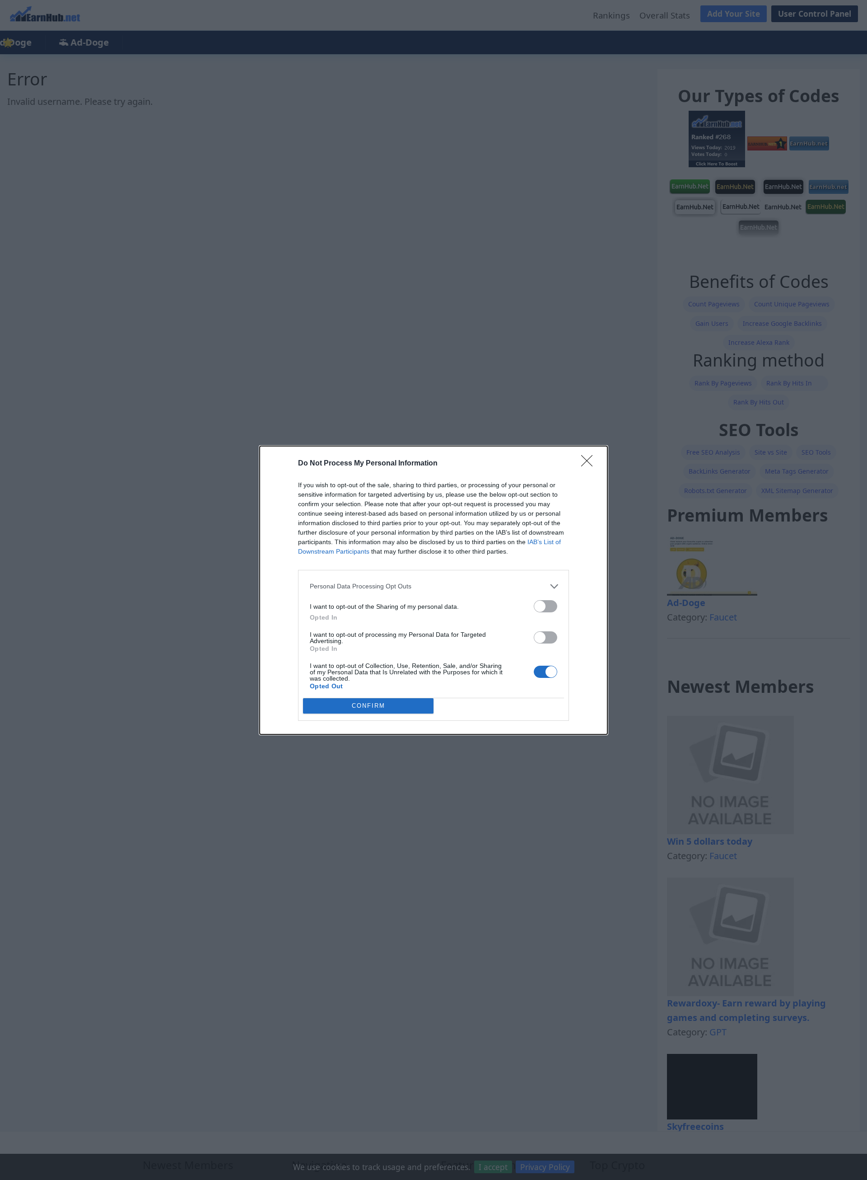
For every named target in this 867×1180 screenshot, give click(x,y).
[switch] (545, 606)
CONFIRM (368, 705)
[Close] (589, 463)
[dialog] (433, 590)
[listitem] (433, 586)
